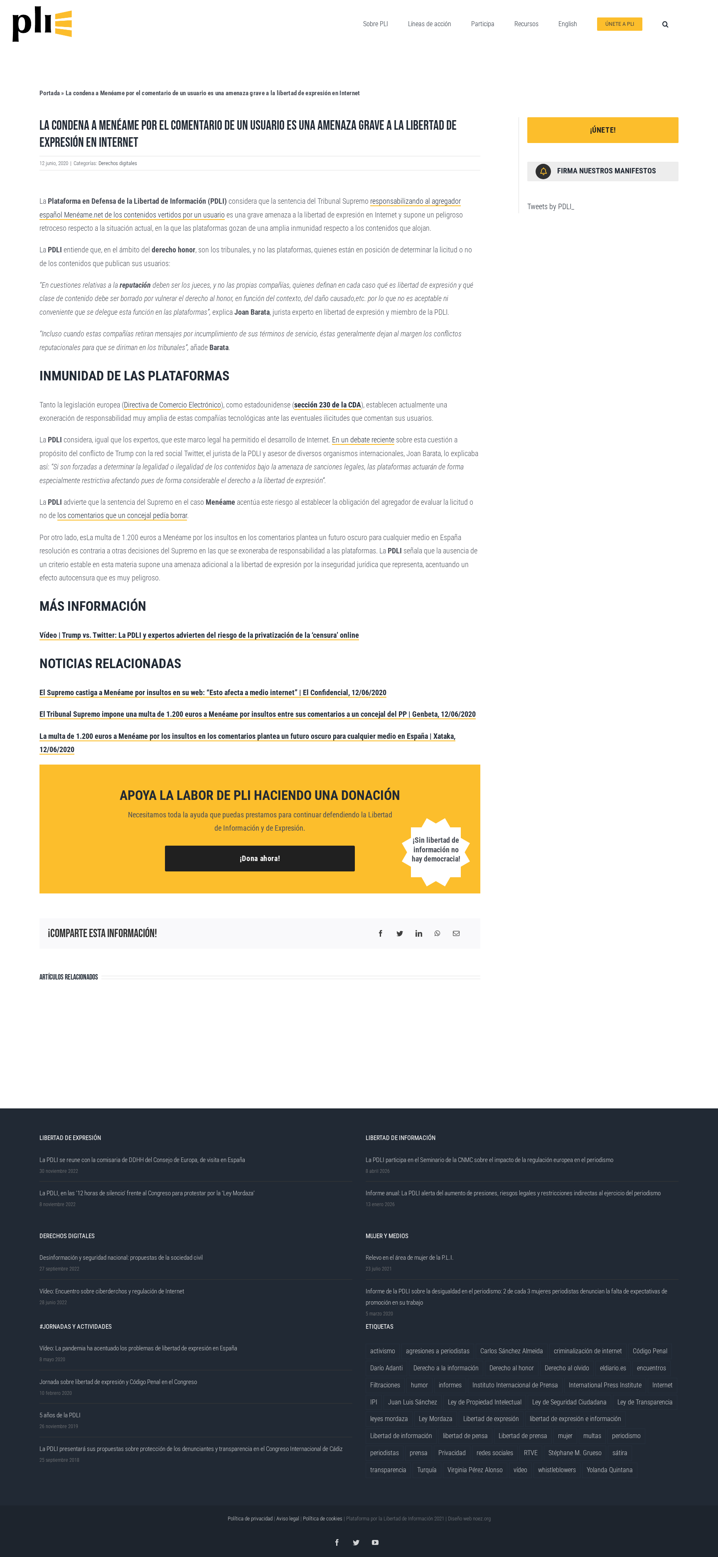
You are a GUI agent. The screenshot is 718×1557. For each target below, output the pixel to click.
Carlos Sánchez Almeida (511, 1351)
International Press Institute (605, 1385)
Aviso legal (287, 1518)
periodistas (384, 1453)
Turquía (427, 1470)
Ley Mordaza (435, 1419)
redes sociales (495, 1453)
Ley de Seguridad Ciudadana (569, 1402)
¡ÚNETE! (603, 130)
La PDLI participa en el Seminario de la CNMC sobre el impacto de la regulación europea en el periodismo (489, 1160)
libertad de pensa (465, 1436)
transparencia (388, 1470)
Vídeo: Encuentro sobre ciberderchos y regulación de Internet (111, 1291)
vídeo (520, 1470)
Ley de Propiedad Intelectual (484, 1402)
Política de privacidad (250, 1518)
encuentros (651, 1368)
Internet (662, 1385)
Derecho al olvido (567, 1368)
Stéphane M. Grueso (575, 1453)
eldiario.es (613, 1368)
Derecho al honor (511, 1368)
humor (419, 1385)
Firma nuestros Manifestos (606, 170)
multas (592, 1436)
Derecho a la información (446, 1368)
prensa (419, 1453)
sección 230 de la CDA (327, 404)
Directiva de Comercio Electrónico (172, 404)
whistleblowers (557, 1470)
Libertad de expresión (491, 1419)
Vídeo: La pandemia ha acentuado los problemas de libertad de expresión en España (138, 1348)
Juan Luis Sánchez (412, 1402)
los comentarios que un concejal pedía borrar (122, 515)
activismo (382, 1351)
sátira (619, 1453)
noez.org (482, 1518)
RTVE (531, 1453)
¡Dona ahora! (260, 858)
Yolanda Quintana (610, 1470)
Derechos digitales (117, 163)
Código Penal (650, 1351)
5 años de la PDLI (60, 1415)
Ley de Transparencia (645, 1402)
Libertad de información (401, 1436)
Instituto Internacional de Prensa (515, 1385)
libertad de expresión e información (575, 1419)
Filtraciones (385, 1385)
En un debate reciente (363, 439)
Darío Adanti (386, 1368)
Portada (49, 93)
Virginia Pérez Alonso (475, 1470)
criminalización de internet (588, 1351)
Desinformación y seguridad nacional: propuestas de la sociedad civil (121, 1257)
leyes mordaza (389, 1419)
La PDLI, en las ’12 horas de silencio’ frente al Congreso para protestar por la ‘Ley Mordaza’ (147, 1193)
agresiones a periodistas (438, 1351)
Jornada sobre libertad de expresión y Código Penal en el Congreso (118, 1382)
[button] (665, 24)
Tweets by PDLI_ (550, 206)
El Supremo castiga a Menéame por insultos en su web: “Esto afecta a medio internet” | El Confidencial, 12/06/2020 (212, 692)
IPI (373, 1402)
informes (450, 1385)
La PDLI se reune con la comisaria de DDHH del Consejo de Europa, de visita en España (142, 1160)
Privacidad (452, 1453)
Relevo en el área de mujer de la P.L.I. (410, 1257)
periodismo (626, 1436)
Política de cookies (322, 1518)
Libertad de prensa (523, 1436)
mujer (565, 1436)
